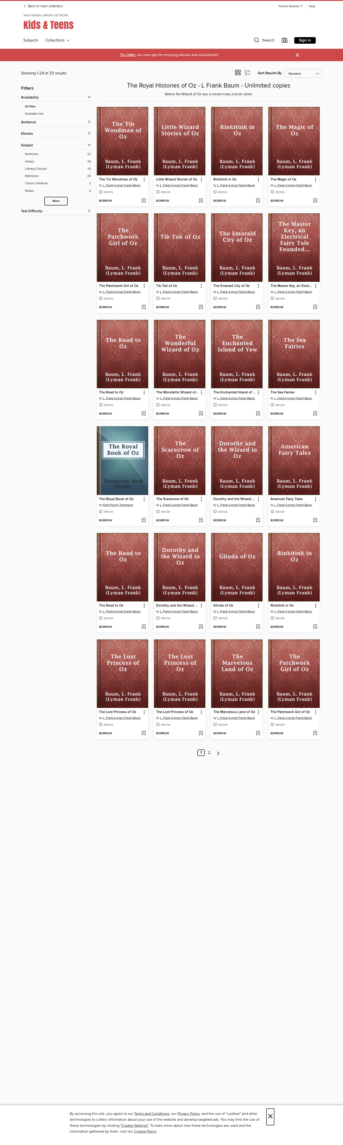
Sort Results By (270, 73)
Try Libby (127, 55)
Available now (34, 114)
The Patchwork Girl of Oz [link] (118, 286)
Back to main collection (45, 6)
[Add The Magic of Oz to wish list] (315, 201)
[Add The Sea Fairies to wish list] (315, 414)
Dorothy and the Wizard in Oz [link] (234, 499)
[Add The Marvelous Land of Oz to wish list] (258, 734)
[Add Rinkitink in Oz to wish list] (258, 201)
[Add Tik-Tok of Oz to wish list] (201, 307)
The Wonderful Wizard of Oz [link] (177, 392)
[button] (291, 6)
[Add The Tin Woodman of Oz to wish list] (144, 201)
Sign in (305, 40)
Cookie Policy (145, 1131)
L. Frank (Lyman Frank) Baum (122, 185)
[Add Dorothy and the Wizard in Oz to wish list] (258, 521)
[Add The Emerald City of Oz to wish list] (258, 307)
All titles (30, 107)
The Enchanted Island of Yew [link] (234, 392)
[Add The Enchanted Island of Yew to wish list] (258, 414)
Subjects (30, 40)
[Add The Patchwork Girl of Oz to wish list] (144, 307)
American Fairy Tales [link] (286, 499)
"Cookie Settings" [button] (134, 1125)
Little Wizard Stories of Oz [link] (176, 179)
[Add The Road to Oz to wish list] (144, 414)
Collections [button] (55, 40)
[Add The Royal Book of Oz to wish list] (144, 521)
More (56, 201)
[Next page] (218, 753)
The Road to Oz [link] (111, 392)
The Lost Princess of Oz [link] (117, 712)
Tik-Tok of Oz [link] (166, 286)
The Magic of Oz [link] (283, 179)
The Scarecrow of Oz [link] (172, 499)
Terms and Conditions (151, 1113)
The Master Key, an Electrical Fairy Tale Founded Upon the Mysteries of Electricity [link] (291, 286)
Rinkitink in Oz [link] (224, 179)
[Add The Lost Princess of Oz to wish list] (144, 734)
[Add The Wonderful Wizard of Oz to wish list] (201, 414)
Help (312, 6)
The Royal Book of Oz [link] (116, 499)
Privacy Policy (189, 1113)
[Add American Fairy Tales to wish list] (315, 521)
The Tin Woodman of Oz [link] (118, 179)
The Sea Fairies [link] (282, 392)
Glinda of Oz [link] (223, 606)
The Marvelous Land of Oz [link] (234, 712)
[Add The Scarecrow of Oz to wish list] (201, 521)
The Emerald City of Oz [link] (231, 286)
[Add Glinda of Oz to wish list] (258, 627)
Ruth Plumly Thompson (118, 505)
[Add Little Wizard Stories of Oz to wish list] (201, 201)
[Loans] (285, 41)
